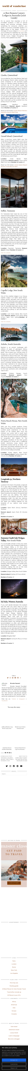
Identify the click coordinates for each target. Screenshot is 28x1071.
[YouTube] (15, 678)
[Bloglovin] (20, 678)
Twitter (14, 699)
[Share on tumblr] (11, 752)
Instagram (22, 699)
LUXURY (14, 10)
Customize (14, 1064)
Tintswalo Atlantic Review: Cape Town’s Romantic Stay (7, 758)
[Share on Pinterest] (9, 752)
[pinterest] (17, 766)
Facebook (5, 700)
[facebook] (14, 766)
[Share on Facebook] (5, 752)
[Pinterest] (12, 678)
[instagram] (10, 766)
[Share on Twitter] (7, 752)
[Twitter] (8, 678)
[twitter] (7, 766)
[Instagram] (10, 678)
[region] (14, 1058)
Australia (21, 31)
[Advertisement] (14, 659)
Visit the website (6, 253)
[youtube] (21, 766)
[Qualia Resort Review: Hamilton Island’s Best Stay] (7, 738)
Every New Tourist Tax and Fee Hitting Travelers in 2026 (21, 758)
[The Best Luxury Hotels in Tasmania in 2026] (20, 717)
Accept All (14, 1060)
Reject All (14, 1068)
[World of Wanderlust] (14, 6)
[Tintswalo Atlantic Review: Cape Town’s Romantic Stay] (20, 738)
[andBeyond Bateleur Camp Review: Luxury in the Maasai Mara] (7, 717)
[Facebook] (18, 678)
